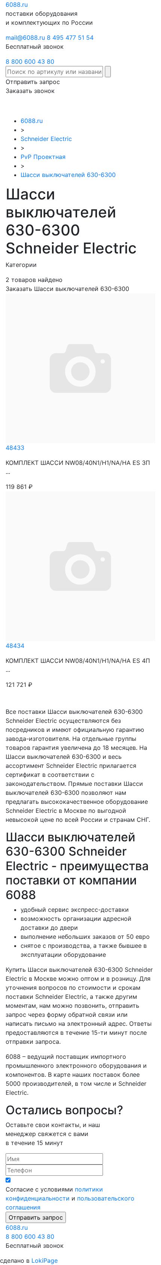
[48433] (80, 367)
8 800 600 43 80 (30, 61)
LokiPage (44, 1260)
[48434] (80, 565)
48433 (15, 447)
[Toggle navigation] (144, 105)
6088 (17, 1227)
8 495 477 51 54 (70, 37)
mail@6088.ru (25, 37)
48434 (15, 645)
